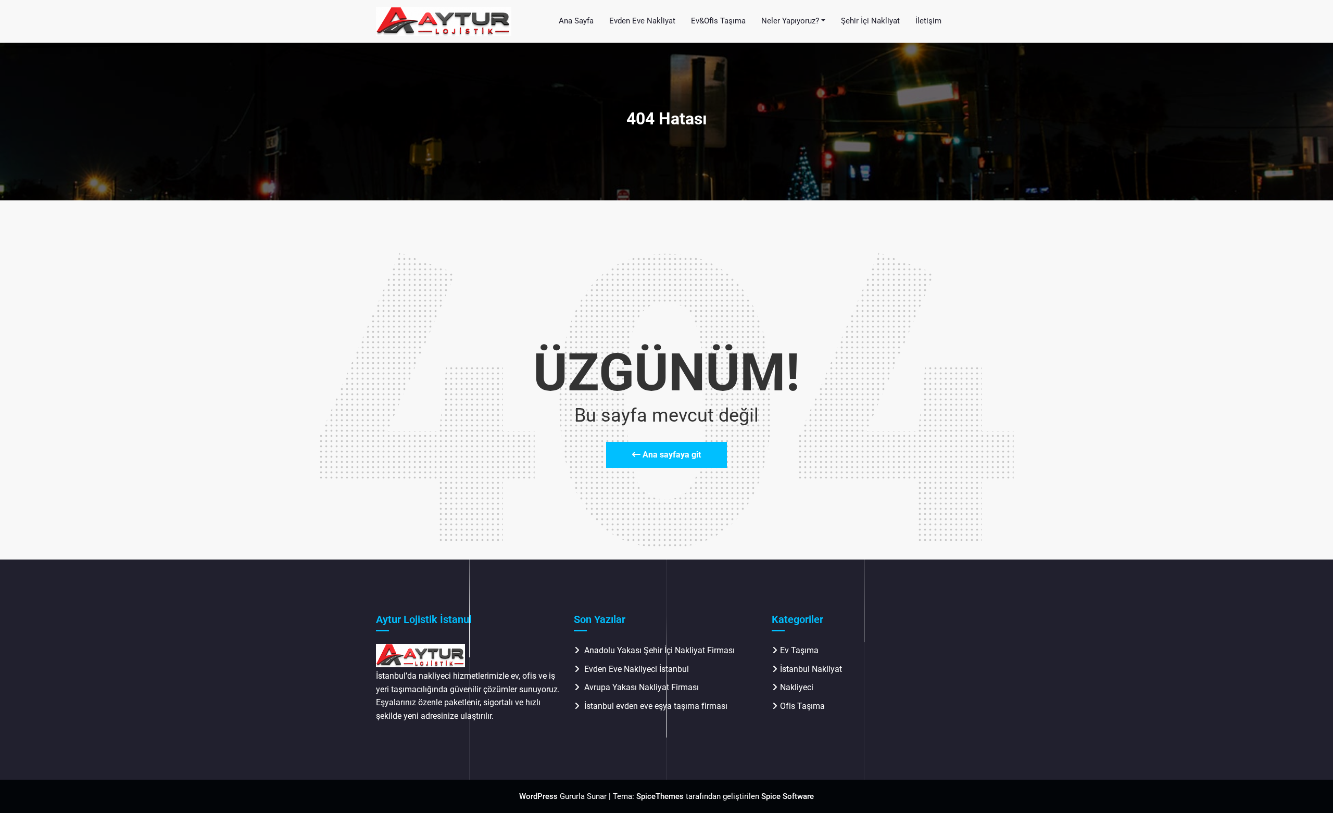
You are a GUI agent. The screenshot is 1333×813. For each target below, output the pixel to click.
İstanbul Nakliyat (811, 669)
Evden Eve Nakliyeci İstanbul (636, 669)
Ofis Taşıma (802, 706)
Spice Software (787, 796)
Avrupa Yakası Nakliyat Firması (641, 687)
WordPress (538, 796)
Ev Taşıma (799, 650)
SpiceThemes (660, 796)
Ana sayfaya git (670, 455)
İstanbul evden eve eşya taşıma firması (657, 706)
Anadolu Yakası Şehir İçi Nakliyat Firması (659, 650)
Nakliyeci (796, 687)
